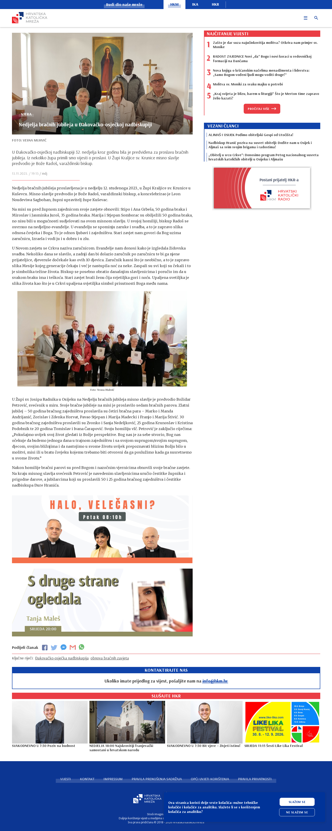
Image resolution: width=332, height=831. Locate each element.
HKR (215, 4)
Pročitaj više (258, 109)
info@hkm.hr (215, 680)
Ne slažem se (297, 812)
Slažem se (297, 802)
